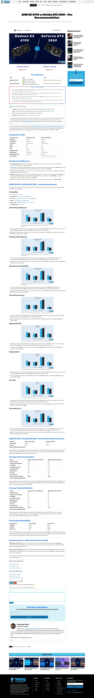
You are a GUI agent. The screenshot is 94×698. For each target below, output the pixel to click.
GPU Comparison (62, 1)
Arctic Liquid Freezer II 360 (22, 198)
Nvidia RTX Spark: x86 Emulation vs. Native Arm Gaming (79, 58)
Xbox (43, 5)
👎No (15, 582)
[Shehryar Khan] (15, 30)
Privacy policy (60, 691)
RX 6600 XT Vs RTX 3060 (15, 568)
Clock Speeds (13, 167)
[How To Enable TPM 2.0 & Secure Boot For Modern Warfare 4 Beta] (70, 51)
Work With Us (60, 690)
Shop (47, 680)
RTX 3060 (28, 646)
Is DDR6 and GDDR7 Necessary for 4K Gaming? (77, 43)
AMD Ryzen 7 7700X (17, 194)
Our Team (59, 686)
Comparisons (37, 11)
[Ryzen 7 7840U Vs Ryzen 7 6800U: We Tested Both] (78, 662)
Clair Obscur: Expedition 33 (57, 5)
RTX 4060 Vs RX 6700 (15, 576)
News (20, 1)
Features (37, 684)
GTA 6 (39, 5)
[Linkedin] (86, 1)
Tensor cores (30, 170)
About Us (59, 680)
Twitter (47, 688)
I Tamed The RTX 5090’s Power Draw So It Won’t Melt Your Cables (78, 36)
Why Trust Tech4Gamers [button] (19, 106)
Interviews (37, 682)
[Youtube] (90, 1)
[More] (65, 24)
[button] (92, 1)
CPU (11, 194)
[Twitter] (88, 1)
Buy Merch (55, 1)
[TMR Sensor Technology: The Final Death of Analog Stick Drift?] (70, 65)
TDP (50, 481)
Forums (49, 1)
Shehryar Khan (19, 30)
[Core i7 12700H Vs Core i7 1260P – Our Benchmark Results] (47, 662)
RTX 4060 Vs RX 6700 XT (15, 574)
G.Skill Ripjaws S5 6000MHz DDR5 (21, 200)
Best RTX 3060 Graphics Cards (48, 156)
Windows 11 (21, 204)
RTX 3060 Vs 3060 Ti (14, 564)
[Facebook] (84, 1)
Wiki (41, 1)
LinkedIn (48, 686)
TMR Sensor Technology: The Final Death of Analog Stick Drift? (78, 65)
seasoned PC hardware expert (33, 628)
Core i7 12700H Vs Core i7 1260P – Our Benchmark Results (46, 669)
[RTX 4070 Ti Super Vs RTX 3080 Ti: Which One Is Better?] (62, 662)
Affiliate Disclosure (61, 688)
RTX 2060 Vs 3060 (14, 566)
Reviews (32, 1)
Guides (36, 1)
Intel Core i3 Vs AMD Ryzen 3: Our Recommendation (31, 669)
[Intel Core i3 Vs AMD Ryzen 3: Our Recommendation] (32, 662)
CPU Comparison (71, 1)
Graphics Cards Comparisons (19, 646)
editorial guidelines (29, 121)
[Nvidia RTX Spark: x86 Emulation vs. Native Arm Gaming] (70, 58)
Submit (11, 602)
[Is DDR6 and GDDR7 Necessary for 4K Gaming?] (70, 43)
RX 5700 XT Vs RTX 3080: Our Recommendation (14, 669)
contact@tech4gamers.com (77, 692)
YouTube (48, 690)
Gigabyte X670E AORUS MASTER (24, 196)
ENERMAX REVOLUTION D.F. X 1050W (25, 202)
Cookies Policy (60, 693)
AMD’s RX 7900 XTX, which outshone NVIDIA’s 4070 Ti (47, 126)
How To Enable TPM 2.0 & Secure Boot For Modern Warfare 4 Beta (78, 51)
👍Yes (11, 582)
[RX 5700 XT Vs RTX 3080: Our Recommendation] (16, 662)
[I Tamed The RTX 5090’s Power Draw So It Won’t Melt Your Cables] (70, 36)
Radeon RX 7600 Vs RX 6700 (16, 578)
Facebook (48, 684)
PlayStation (48, 5)
